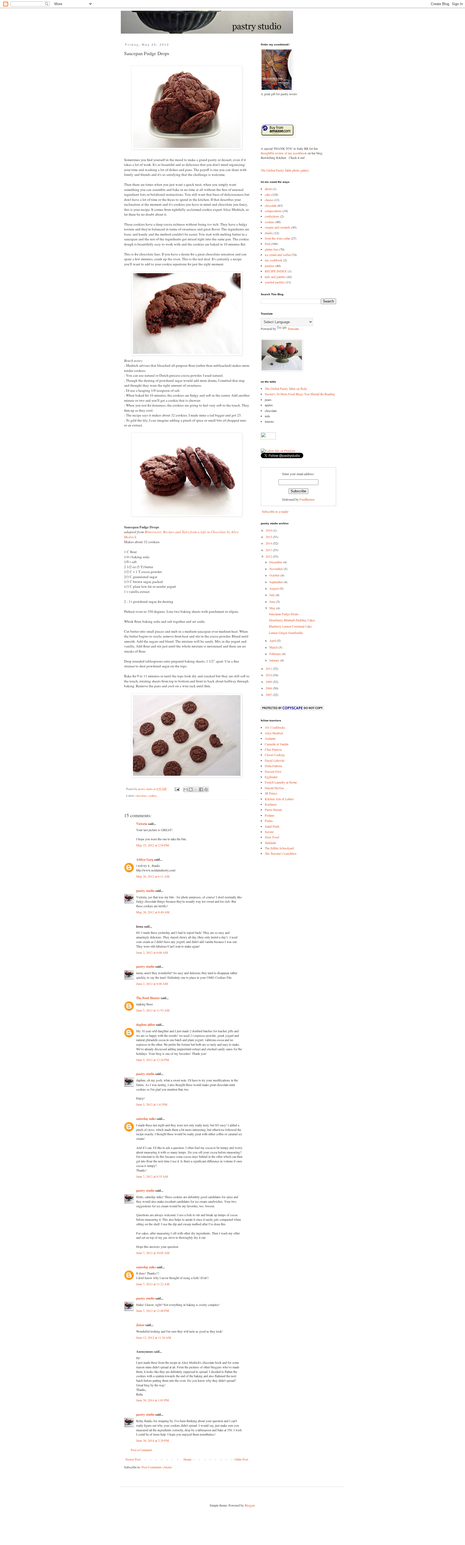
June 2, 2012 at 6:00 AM (152, 952)
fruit (267, 243)
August (274, 588)
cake (267, 194)
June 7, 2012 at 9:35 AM (152, 1176)
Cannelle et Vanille (276, 744)
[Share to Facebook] (201, 789)
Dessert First (273, 771)
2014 (269, 543)
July (272, 595)
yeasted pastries (275, 282)
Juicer (140, 1325)
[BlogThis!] (190, 789)
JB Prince (271, 793)
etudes (269, 233)
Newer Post (132, 1459)
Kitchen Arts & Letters (279, 799)
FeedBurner (307, 499)
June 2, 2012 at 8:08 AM (152, 983)
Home (187, 1459)
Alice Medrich (274, 733)
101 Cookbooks (275, 727)
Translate (293, 328)
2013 (269, 550)
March (274, 647)
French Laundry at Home (281, 782)
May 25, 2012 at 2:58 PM (152, 845)
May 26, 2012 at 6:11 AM (153, 876)
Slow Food (272, 837)
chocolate (141, 796)
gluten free (271, 249)
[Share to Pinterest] (206, 789)
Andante (270, 738)
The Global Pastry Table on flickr (286, 388)
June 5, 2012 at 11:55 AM (153, 1010)
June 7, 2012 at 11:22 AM (153, 1284)
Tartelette (270, 843)
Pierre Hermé (273, 809)
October (274, 575)
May (272, 608)
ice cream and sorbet (278, 254)
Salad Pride (272, 826)
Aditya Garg (144, 859)
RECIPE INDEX (276, 271)
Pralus (269, 820)
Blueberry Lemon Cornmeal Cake (290, 626)
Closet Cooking (275, 755)
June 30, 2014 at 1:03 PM (152, 1400)
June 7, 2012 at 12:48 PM (152, 1310)
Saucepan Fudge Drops (284, 614)
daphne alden (145, 1024)
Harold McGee (274, 788)
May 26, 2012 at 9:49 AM (153, 912)
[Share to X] (196, 789)
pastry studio (145, 890)
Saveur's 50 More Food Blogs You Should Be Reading (300, 394)
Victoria (141, 823)
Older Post (241, 1459)
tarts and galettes (275, 277)
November (276, 569)
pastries (269, 266)
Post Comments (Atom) (157, 1467)
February (275, 654)
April (273, 640)
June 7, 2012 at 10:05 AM (153, 1253)
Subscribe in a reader (275, 511)
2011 (269, 668)
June (272, 601)
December (276, 562)
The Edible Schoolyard (279, 848)
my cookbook (273, 260)
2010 (269, 675)
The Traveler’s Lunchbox (281, 853)
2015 (269, 537)
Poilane (269, 815)
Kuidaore (271, 804)
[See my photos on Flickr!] (268, 438)
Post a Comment (141, 1450)
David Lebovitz (274, 760)
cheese (269, 200)
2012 (269, 556)
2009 (269, 681)
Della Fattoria (273, 766)
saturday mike (146, 1118)
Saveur (269, 832)
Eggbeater (271, 777)
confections (272, 216)
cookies (152, 796)
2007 (269, 694)
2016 (269, 530)
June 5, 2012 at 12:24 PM (152, 1060)
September (276, 582)
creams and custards (277, 227)
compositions (273, 211)
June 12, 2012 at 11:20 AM (153, 1337)
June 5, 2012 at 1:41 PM (151, 1104)
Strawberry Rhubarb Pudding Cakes (292, 620)
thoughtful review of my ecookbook (284, 153)
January (274, 660)
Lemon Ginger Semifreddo (286, 633)
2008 (269, 688)
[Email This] (185, 789)
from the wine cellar (277, 238)
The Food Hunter (148, 998)
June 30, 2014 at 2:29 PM (152, 1440)
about (268, 189)
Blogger (250, 1505)
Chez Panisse (273, 749)
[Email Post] (176, 789)
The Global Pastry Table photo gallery (285, 170)
